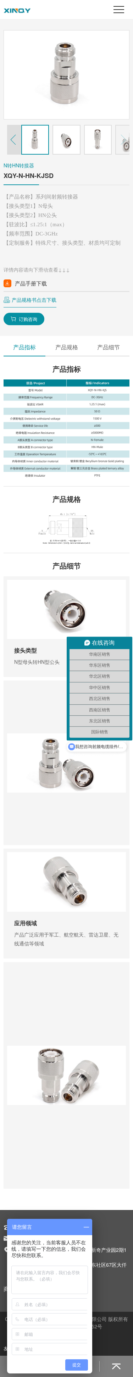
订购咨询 (24, 319)
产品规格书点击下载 (34, 299)
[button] (14, 140)
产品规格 (66, 347)
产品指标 (24, 347)
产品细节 (108, 347)
